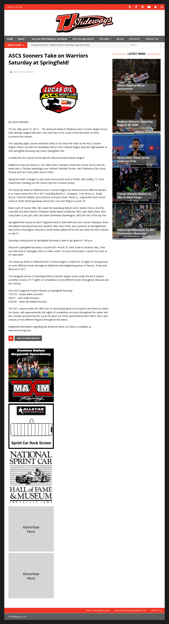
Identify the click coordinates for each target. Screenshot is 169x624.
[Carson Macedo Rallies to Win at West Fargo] (136, 185)
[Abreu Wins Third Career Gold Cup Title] (136, 149)
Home (10, 39)
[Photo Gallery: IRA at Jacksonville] (136, 77)
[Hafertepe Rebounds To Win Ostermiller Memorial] (136, 221)
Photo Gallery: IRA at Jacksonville (131, 87)
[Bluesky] (162, 7)
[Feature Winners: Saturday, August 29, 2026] (136, 113)
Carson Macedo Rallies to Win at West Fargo (134, 195)
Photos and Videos (83, 39)
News (21, 39)
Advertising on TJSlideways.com (130, 610)
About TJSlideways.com (97, 610)
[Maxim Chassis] (31, 400)
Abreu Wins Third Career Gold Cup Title (133, 159)
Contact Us (151, 39)
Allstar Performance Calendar (49, 39)
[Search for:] (144, 44)
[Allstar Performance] (31, 446)
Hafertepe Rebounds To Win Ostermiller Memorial (136, 231)
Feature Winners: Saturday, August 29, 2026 (135, 123)
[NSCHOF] (31, 502)
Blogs (120, 39)
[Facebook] (136, 7)
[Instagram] (142, 7)
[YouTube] (149, 7)
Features (104, 39)
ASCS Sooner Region (23, 71)
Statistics (134, 39)
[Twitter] (130, 7)
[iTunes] (155, 7)
